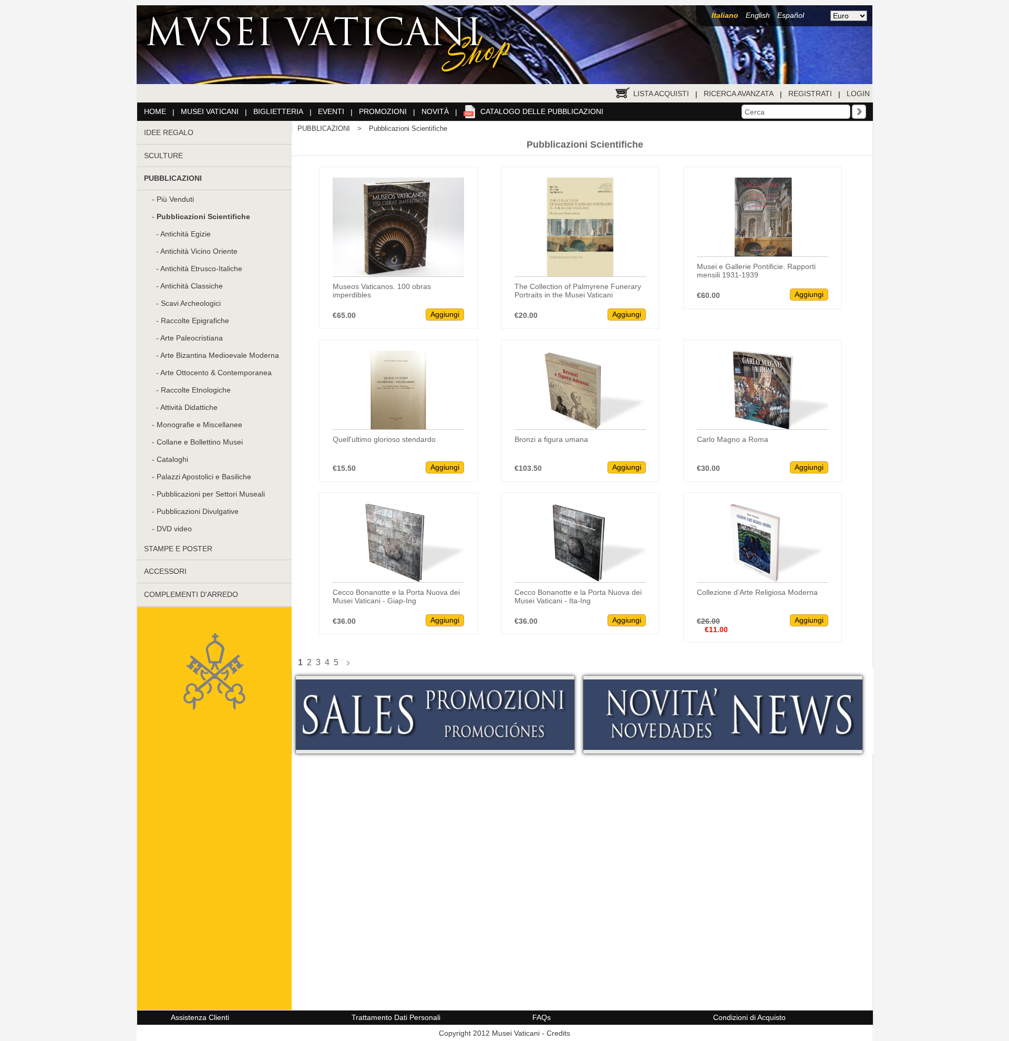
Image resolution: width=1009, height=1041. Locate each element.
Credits (558, 1033)
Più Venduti (175, 199)
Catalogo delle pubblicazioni (541, 111)
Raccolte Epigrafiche (195, 320)
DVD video (174, 528)
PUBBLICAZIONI (323, 128)
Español (790, 15)
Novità (435, 111)
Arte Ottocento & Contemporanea (216, 372)
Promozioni (383, 111)
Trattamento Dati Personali (396, 1017)
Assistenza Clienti (200, 1017)
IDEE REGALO (168, 132)
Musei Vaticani (210, 111)
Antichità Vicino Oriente (199, 251)
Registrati (810, 93)
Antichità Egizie (185, 234)
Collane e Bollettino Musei (200, 442)
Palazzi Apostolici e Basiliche (204, 476)
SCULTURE (163, 155)
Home (155, 111)
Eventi (331, 111)
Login (858, 93)
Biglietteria (278, 111)
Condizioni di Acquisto (749, 1017)
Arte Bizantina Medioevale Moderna (219, 355)
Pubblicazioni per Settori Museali (211, 494)
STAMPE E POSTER (178, 548)
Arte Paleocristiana (191, 338)
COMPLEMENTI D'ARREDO (191, 594)
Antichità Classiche (191, 286)
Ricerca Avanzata (739, 93)
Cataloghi (172, 459)
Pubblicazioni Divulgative (198, 511)
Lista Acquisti (661, 93)
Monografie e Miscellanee (199, 424)
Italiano (725, 15)
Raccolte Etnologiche (196, 390)
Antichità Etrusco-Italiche (201, 268)
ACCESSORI (165, 571)
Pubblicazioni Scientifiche (408, 128)
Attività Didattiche (189, 407)
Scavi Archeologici (191, 303)
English (758, 15)
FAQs (541, 1017)
